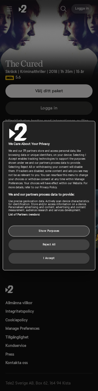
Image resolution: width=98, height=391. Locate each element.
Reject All (49, 244)
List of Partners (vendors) (24, 214)
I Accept (49, 258)
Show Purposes (49, 230)
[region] (49, 195)
